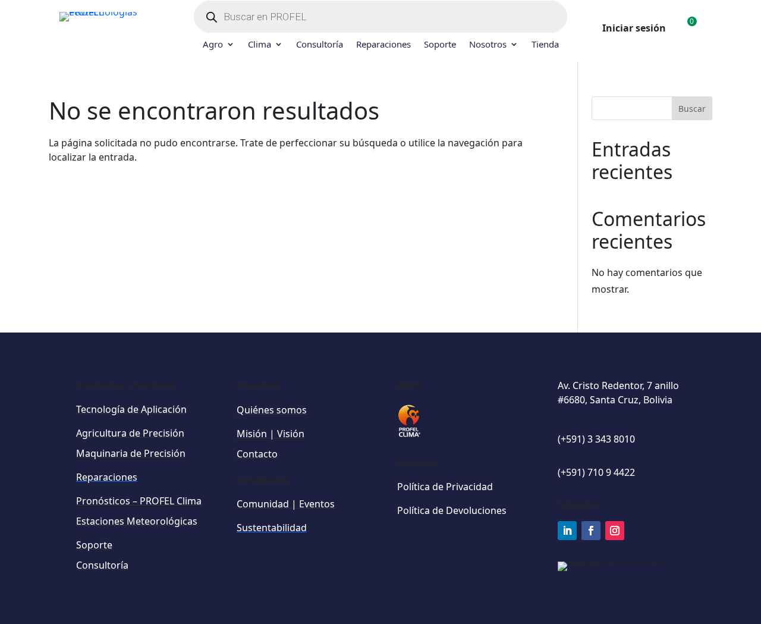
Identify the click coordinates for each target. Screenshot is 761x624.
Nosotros (488, 45)
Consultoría (319, 45)
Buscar (692, 108)
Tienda (545, 45)
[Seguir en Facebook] (590, 530)
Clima (259, 45)
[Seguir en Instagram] (614, 530)
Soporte (440, 45)
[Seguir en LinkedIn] (567, 530)
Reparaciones (383, 45)
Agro (213, 45)
